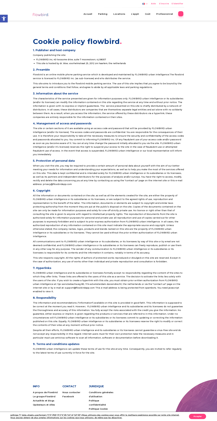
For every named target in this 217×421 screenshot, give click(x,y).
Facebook (68, 396)
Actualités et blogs (43, 400)
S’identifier (177, 4)
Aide (153, 4)
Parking (102, 14)
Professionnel (164, 14)
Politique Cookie (98, 409)
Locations (119, 14)
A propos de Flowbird (45, 392)
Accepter (197, 416)
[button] (4, 18)
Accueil (88, 14)
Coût (148, 14)
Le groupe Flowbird (44, 396)
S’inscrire (164, 4)
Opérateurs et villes (44, 404)
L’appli (135, 14)
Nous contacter (71, 392)
